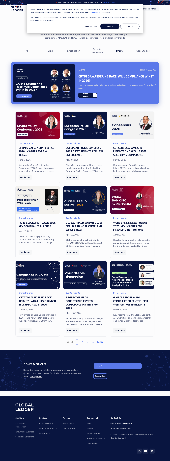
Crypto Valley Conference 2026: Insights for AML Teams (36, 151)
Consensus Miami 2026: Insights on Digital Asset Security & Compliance (129, 151)
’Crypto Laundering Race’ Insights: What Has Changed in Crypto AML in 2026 (37, 301)
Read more (25, 177)
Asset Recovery (46, 423)
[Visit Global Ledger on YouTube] (145, 451)
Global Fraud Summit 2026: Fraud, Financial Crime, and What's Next (84, 226)
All (27, 51)
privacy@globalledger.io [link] (121, 428)
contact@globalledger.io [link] (121, 423)
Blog (50, 51)
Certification (44, 433)
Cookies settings (90, 26)
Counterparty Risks (48, 428)
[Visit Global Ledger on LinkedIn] (139, 451)
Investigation (73, 51)
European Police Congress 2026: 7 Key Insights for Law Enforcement (84, 151)
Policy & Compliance (96, 51)
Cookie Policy (96, 12)
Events (119, 51)
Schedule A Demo (150, 9)
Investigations (93, 433)
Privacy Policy (36, 376)
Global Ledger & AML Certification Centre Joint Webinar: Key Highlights (130, 301)
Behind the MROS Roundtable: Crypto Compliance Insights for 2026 (82, 303)
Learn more (108, 2)
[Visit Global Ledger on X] (152, 451)
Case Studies (143, 51)
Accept (110, 26)
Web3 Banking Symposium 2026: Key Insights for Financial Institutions (130, 226)
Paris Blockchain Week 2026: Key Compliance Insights (37, 224)
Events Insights (26, 143)
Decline (130, 26)
